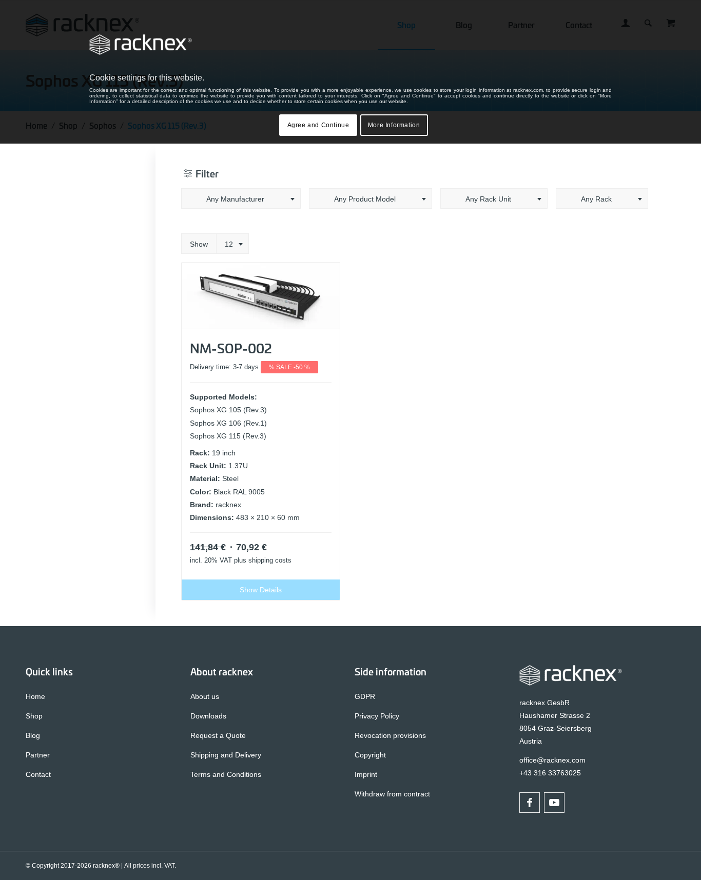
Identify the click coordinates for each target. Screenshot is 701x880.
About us (204, 696)
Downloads (208, 716)
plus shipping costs (262, 560)
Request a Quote (218, 735)
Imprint (366, 774)
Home (35, 696)
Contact (38, 774)
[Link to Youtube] (554, 802)
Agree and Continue (318, 125)
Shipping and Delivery (225, 755)
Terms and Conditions (225, 774)
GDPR (365, 696)
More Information (394, 125)
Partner (38, 755)
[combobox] (241, 198)
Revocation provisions (390, 735)
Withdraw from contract (392, 794)
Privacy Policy (377, 716)
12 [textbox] (229, 244)
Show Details (261, 590)
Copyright (370, 755)
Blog (33, 735)
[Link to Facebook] (529, 802)
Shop (34, 716)
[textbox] (241, 199)
